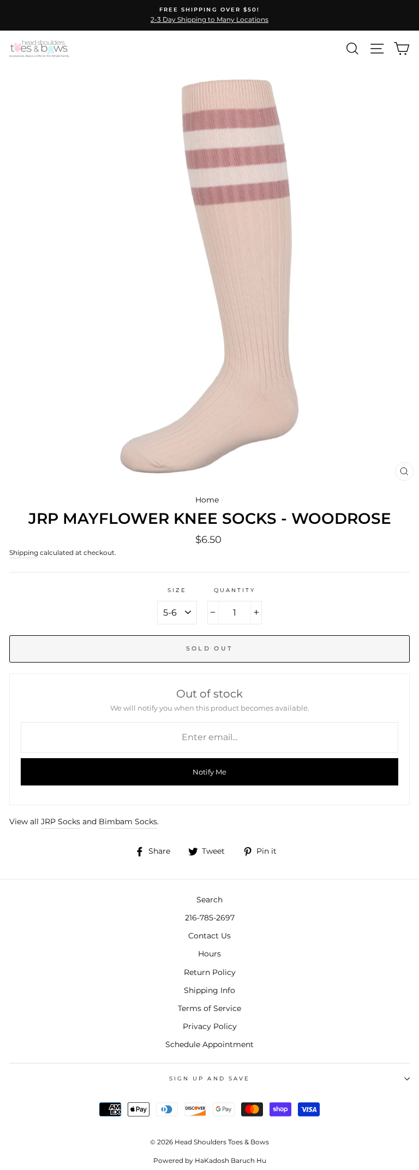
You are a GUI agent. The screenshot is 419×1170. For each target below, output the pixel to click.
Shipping (23, 553)
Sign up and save (209, 1078)
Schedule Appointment (209, 1044)
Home (207, 499)
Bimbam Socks (128, 821)
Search (209, 899)
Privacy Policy (210, 1026)
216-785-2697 (210, 917)
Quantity (234, 590)
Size (177, 590)
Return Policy (210, 972)
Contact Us (209, 935)
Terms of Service (209, 1008)
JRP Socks (60, 821)
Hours (209, 953)
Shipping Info (209, 990)
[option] (209, 15)
